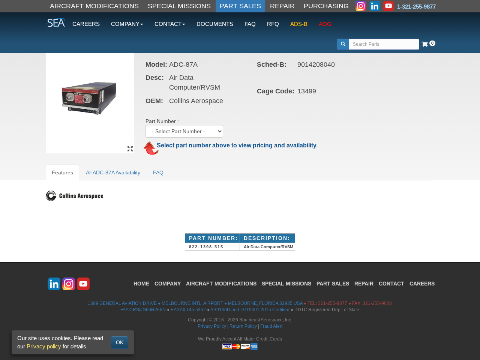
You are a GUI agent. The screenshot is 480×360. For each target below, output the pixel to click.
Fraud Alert (271, 326)
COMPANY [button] (125, 24)
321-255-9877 (332, 303)
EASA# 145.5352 (188, 309)
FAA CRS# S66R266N (143, 309)
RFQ (273, 24)
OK (119, 342)
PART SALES (240, 6)
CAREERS (86, 24)
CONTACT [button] (168, 24)
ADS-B (299, 24)
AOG (325, 24)
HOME (141, 283)
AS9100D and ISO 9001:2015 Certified (250, 309)
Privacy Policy (212, 326)
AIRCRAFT (221, 283)
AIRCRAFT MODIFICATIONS (94, 6)
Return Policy (243, 326)
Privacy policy (44, 346)
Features (62, 173)
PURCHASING (326, 6)
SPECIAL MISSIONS (179, 6)
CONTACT (391, 283)
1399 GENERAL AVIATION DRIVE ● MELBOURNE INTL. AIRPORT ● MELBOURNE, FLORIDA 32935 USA (195, 303)
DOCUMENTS (214, 24)
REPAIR (282, 6)
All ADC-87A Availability (113, 173)
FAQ (250, 24)
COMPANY (167, 283)
